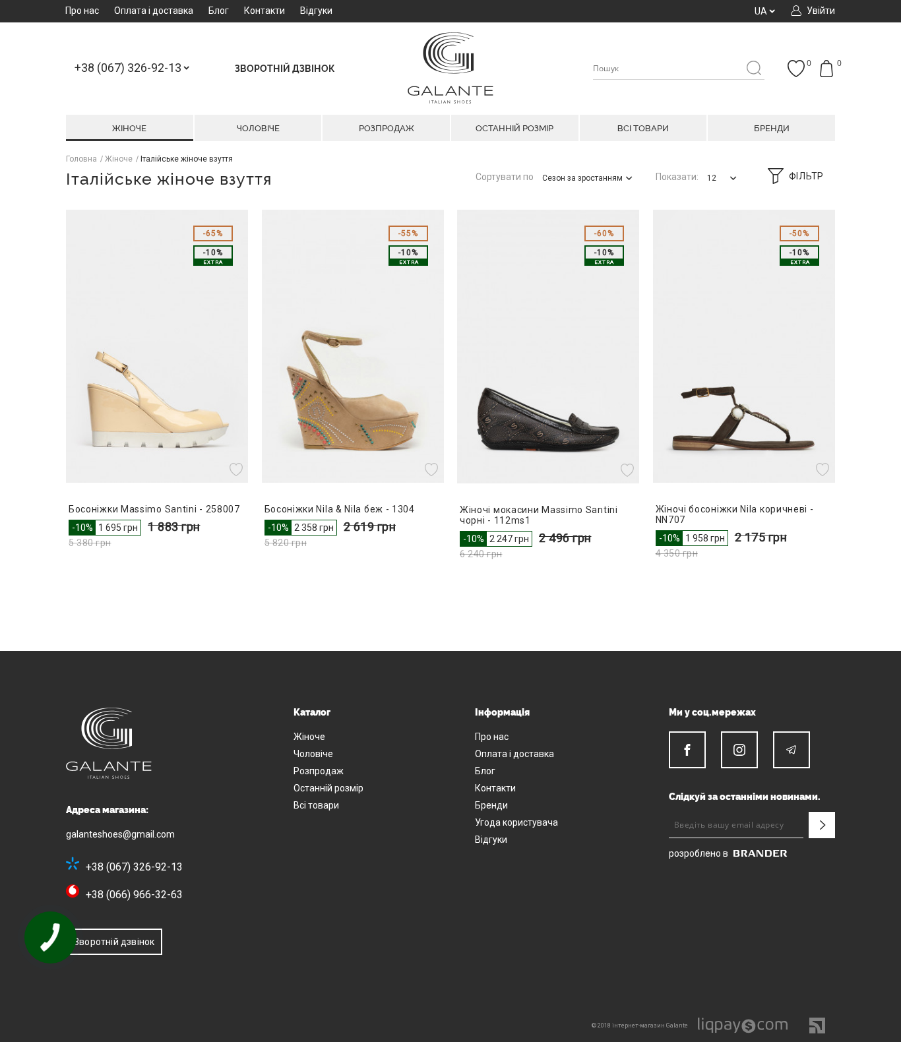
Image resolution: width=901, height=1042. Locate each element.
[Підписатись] (822, 825)
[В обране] (238, 469)
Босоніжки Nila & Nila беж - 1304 (339, 509)
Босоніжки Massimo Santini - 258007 (154, 509)
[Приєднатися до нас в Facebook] (687, 749)
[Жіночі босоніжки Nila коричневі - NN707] (744, 346)
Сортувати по (505, 176)
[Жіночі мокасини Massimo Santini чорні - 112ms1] (548, 346)
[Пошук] (753, 69)
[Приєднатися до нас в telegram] (791, 749)
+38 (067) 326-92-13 (134, 867)
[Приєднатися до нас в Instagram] (739, 749)
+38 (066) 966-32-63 (134, 894)
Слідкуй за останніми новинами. (745, 796)
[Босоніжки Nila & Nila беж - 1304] (353, 346)
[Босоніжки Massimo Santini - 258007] (157, 346)
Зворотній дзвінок (114, 941)
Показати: (677, 176)
